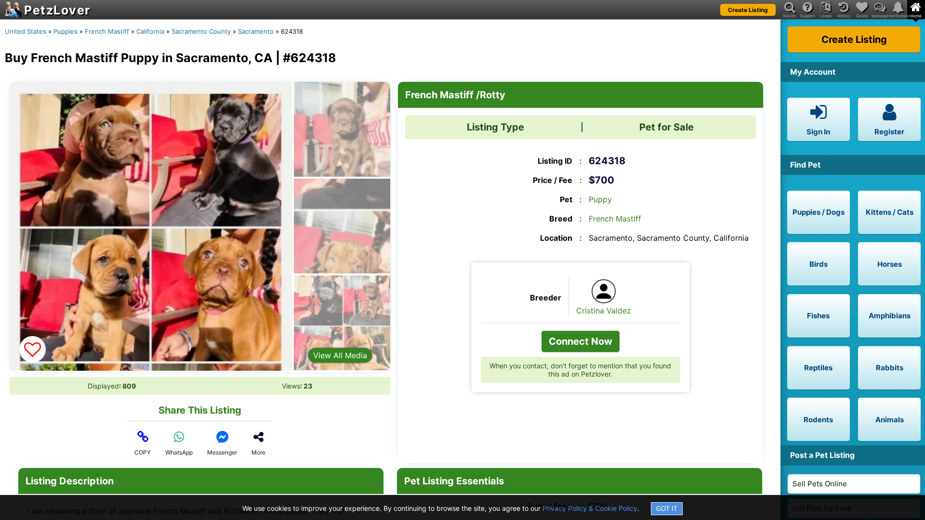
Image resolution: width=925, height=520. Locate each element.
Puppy (600, 199)
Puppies (65, 31)
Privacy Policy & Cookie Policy (589, 508)
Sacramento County (201, 31)
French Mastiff (107, 31)
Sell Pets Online (820, 483)
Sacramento (256, 31)
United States (25, 31)
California (150, 31)
